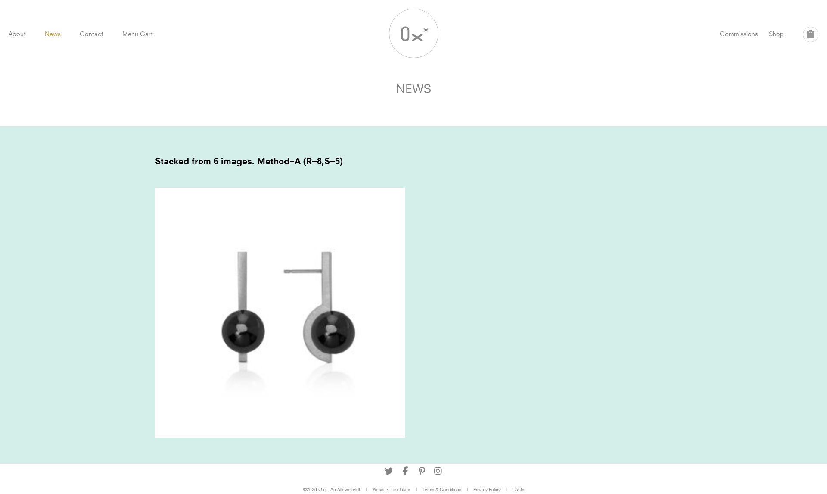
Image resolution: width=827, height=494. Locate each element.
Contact (91, 34)
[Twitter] (388, 471)
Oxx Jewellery (413, 33)
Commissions (739, 34)
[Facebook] (405, 471)
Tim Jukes (400, 489)
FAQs (518, 489)
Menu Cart (137, 34)
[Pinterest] (421, 471)
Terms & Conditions (441, 489)
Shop (776, 34)
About (17, 34)
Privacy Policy (487, 489)
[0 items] (810, 34)
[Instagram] (438, 471)
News (53, 34)
